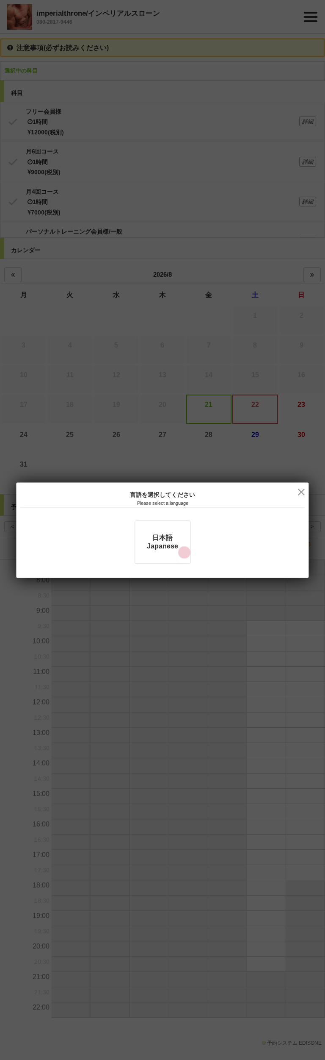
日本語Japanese (162, 542)
